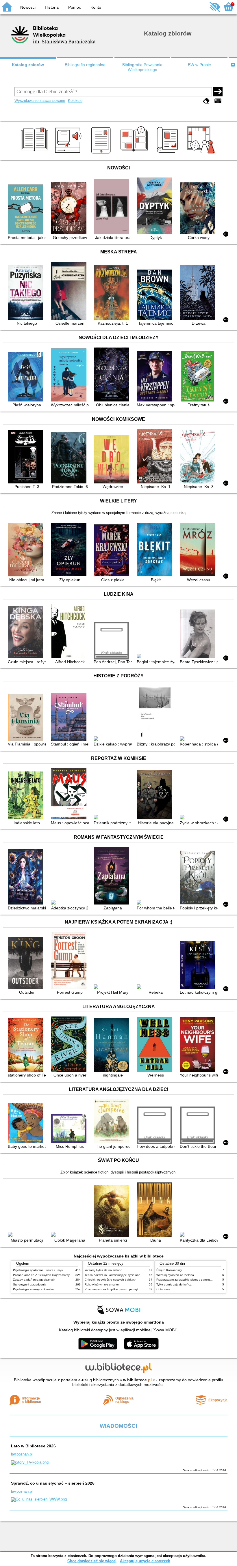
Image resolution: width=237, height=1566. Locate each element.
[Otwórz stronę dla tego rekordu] (27, 210)
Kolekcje (75, 100)
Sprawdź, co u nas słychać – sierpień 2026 (53, 1483)
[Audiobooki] (68, 153)
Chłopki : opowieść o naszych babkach (110, 1279)
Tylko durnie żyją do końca (174, 1284)
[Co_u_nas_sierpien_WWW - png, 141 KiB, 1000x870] (39, 1499)
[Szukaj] (218, 91)
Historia (52, 7)
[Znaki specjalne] (218, 101)
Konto (95, 7)
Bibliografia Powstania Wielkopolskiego (142, 67)
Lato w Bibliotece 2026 (33, 1446)
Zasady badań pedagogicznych (34, 1279)
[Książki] (35, 153)
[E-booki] (101, 153)
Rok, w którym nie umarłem (102, 1284)
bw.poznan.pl (22, 1454)
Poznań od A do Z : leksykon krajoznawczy (41, 1275)
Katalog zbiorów (28, 64)
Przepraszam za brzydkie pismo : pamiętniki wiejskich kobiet (124, 1289)
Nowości (28, 7)
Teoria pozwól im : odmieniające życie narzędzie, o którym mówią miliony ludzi (136, 1275)
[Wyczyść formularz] (206, 101)
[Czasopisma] (168, 153)
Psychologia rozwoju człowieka (33, 1289)
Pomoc (74, 7)
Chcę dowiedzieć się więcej (91, 1561)
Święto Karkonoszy (169, 1270)
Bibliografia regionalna (85, 64)
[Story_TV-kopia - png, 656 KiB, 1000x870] (30, 1462)
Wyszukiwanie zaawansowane (39, 100)
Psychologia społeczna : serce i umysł (38, 1270)
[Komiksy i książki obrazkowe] (135, 153)
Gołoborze (163, 1289)
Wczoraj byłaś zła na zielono (103, 1270)
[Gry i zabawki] (201, 153)
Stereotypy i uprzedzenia (29, 1284)
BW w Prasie (199, 64)
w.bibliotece (137, 1380)
